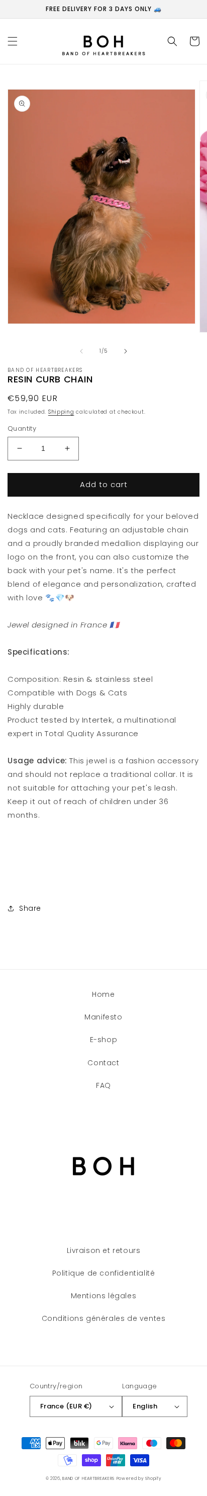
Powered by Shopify (139, 1478)
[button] (13, 41)
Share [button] (30, 908)
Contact (103, 1063)
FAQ (103, 1085)
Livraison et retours (104, 1250)
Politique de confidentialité (103, 1273)
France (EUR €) (66, 1406)
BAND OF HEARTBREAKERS (88, 1478)
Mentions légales (104, 1296)
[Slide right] (126, 351)
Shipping (61, 412)
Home (103, 994)
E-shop (104, 1040)
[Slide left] (81, 351)
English (145, 1406)
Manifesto (103, 1017)
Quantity (22, 428)
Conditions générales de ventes (104, 1318)
